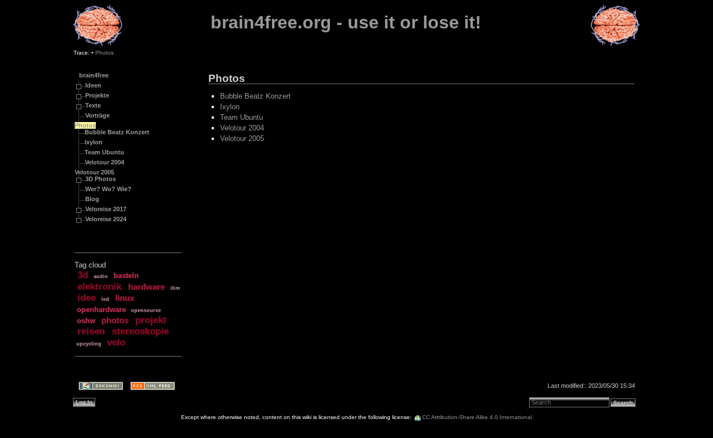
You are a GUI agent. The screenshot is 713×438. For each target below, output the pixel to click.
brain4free (94, 75)
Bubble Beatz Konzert (117, 132)
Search (623, 403)
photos (115, 320)
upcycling (88, 344)
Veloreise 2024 (105, 219)
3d (82, 275)
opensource (146, 310)
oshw (86, 321)
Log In (84, 402)
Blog (92, 199)
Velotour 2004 (104, 162)
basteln (126, 275)
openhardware (101, 309)
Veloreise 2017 (105, 209)
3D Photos (100, 179)
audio (101, 276)
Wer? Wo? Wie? (108, 189)
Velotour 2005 (94, 172)
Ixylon (93, 142)
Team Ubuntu (104, 152)
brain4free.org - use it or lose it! (346, 22)
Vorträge (97, 115)
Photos (104, 53)
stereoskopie (140, 331)
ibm (175, 288)
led (105, 299)
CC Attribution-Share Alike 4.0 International (477, 417)
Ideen (93, 85)
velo (116, 342)
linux (124, 298)
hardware (146, 287)
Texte (93, 105)
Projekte (97, 95)
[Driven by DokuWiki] (97, 387)
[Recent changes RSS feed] (149, 387)
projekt (151, 320)
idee (86, 298)
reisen (91, 331)
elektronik (99, 286)
